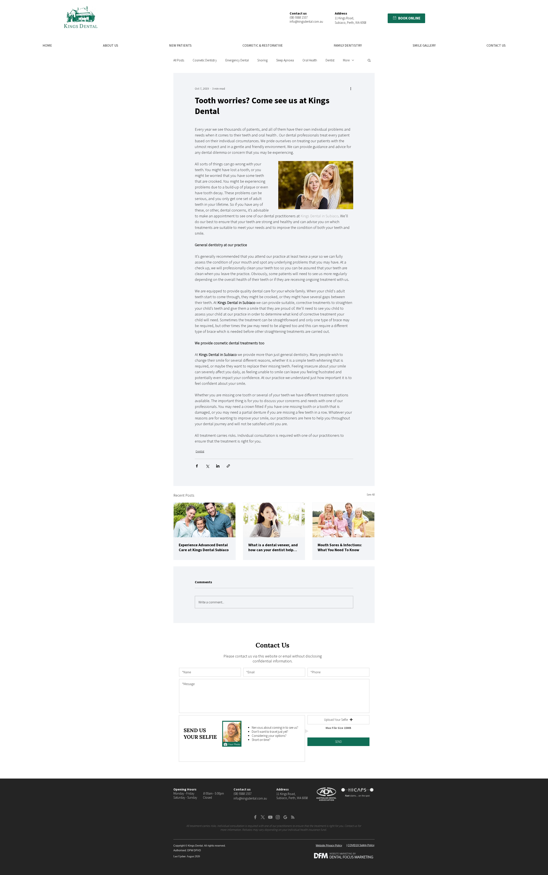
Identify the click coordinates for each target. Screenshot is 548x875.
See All (371, 494)
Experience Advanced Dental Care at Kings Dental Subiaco (204, 547)
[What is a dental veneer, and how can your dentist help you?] (274, 520)
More (346, 60)
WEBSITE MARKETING (340, 853)
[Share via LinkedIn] (218, 466)
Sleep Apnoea (285, 60)
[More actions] (350, 88)
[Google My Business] (285, 817)
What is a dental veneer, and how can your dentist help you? (273, 547)
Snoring (262, 60)
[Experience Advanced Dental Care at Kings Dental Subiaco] (204, 520)
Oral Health (309, 60)
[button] (394, 17)
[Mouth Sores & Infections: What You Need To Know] (343, 520)
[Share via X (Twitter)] (207, 466)
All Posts (178, 60)
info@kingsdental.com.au (306, 21)
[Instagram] (277, 817)
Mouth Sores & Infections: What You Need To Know (340, 547)
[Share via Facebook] (197, 466)
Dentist (330, 60)
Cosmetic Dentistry (205, 60)
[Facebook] (255, 817)
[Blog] (292, 817)
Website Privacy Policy (329, 845)
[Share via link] (228, 466)
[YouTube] (270, 817)
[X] (262, 817)
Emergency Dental (237, 60)
